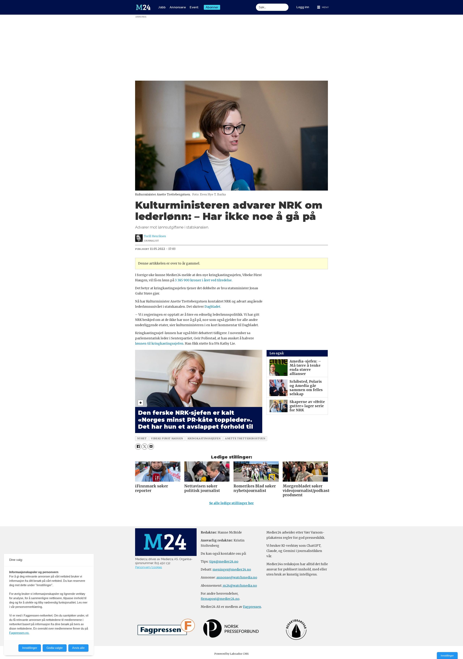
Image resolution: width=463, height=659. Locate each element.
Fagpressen (252, 607)
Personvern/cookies (148, 567)
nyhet (142, 438)
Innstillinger (447, 655)
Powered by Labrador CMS (231, 653)
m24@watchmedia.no (239, 586)
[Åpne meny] (323, 7)
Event (194, 7)
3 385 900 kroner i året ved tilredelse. (203, 280)
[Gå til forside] (143, 7)
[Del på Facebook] (138, 446)
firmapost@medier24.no (220, 599)
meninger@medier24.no (232, 569)
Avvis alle (78, 647)
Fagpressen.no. (19, 632)
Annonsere (178, 7)
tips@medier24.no (223, 562)
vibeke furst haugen (167, 438)
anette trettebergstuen (245, 438)
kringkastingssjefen (204, 438)
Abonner (212, 7)
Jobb (161, 7)
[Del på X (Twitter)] (145, 446)
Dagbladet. (213, 307)
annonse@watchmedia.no (236, 577)
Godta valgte (54, 647)
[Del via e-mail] (151, 446)
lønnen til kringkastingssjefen (159, 344)
